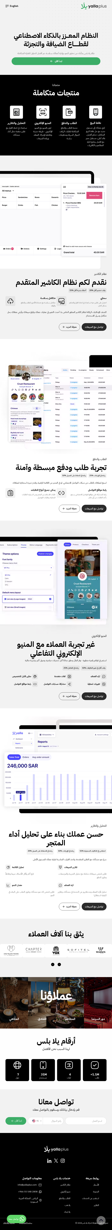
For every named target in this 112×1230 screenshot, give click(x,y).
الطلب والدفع (64, 1198)
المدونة (96, 1191)
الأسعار (96, 1184)
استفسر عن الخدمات (90, 1198)
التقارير (96, 1205)
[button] (7, 6)
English (14, 6)
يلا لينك (67, 1212)
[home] (93, 6)
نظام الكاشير (65, 1184)
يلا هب (67, 1205)
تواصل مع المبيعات (94, 327)
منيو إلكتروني (65, 1191)
